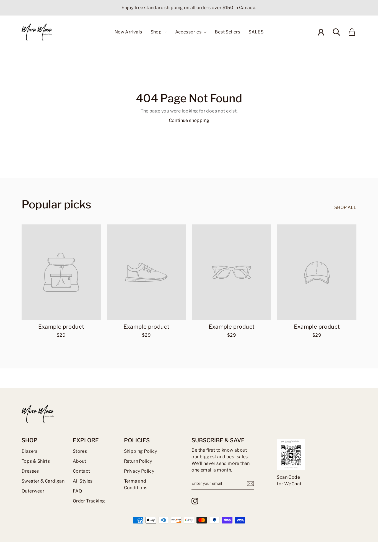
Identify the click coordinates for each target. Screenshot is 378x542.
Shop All (345, 207)
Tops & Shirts (36, 461)
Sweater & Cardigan (43, 481)
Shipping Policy (140, 451)
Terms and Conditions (135, 484)
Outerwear (33, 491)
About (79, 461)
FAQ (77, 491)
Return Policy (138, 461)
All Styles (83, 481)
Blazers (30, 451)
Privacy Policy (139, 471)
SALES (255, 32)
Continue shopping (189, 120)
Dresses (30, 471)
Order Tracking (89, 501)
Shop (157, 32)
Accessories (189, 32)
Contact (81, 471)
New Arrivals (128, 32)
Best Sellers (227, 32)
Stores (80, 451)
